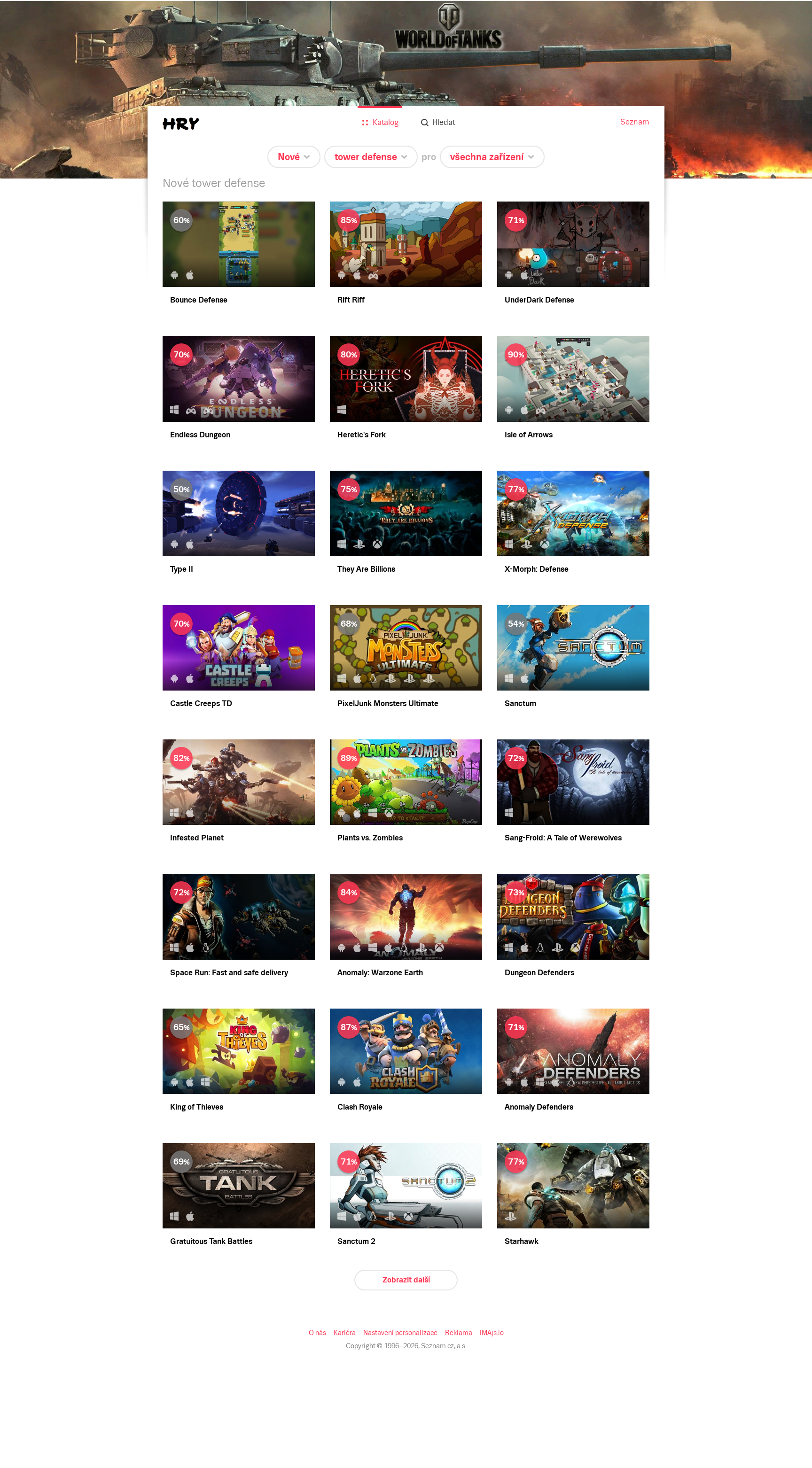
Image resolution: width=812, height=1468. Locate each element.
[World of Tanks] (406, 89)
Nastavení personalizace (400, 1332)
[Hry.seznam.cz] (181, 123)
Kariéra (345, 1332)
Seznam (634, 121)
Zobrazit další (406, 1279)
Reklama (458, 1332)
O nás (317, 1332)
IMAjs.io (492, 1332)
